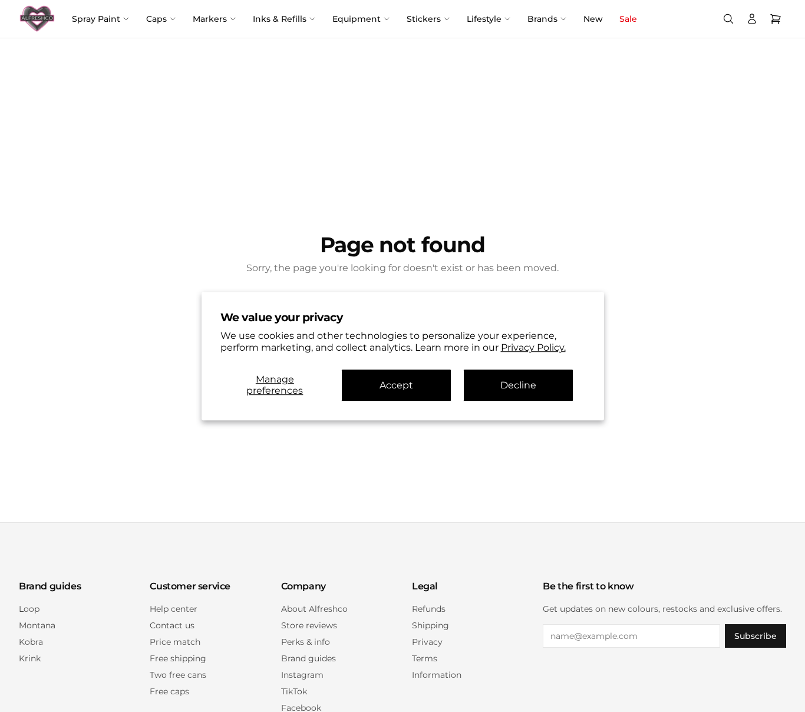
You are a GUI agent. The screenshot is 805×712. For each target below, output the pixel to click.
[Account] (752, 18)
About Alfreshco (314, 609)
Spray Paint (96, 19)
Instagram (302, 675)
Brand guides (308, 658)
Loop (29, 609)
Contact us (172, 625)
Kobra (31, 642)
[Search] (728, 18)
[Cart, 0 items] (775, 18)
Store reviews (309, 625)
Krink (30, 658)
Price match (175, 642)
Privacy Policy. (533, 348)
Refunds (429, 609)
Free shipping (178, 658)
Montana (37, 625)
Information (436, 675)
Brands (542, 19)
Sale (628, 19)
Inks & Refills (279, 19)
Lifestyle (484, 19)
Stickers (424, 19)
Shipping (430, 625)
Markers (210, 19)
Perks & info (305, 642)
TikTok (294, 691)
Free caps (169, 691)
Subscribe (755, 636)
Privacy (427, 642)
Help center (173, 609)
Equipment (356, 19)
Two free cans (178, 675)
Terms (424, 658)
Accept (396, 385)
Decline (518, 385)
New (593, 19)
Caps (156, 19)
